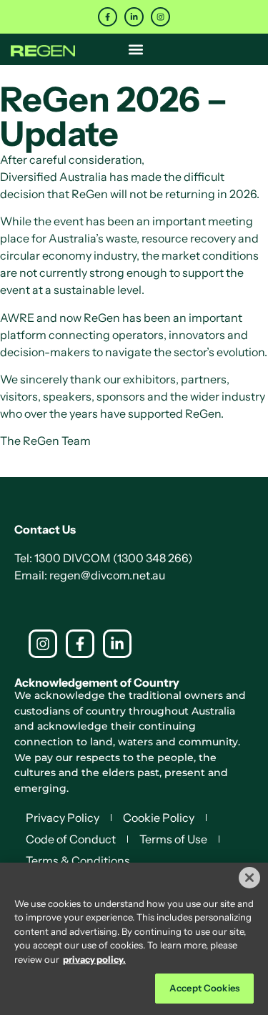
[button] (136, 49)
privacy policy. (94, 959)
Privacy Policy (62, 817)
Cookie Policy (158, 817)
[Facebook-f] (107, 16)
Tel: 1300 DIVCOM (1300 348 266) (103, 558)
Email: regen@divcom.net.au (89, 575)
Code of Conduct (71, 839)
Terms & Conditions (78, 860)
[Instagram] (160, 16)
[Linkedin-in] (134, 16)
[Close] (249, 877)
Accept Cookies (204, 988)
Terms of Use (173, 839)
